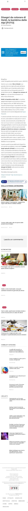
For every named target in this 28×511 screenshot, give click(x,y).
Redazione (3, 273)
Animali (16, 503)
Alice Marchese (12, 362)
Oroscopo (6, 506)
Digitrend (20, 483)
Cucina (5, 503)
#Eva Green (15, 9)
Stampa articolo (8, 28)
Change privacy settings (14, 495)
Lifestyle (14, 500)
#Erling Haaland (5, 9)
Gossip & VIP (18, 498)
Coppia (10, 503)
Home (4, 498)
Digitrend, (3, 227)
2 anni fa (6, 227)
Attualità (10, 498)
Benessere (22, 500)
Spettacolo (6, 500)
